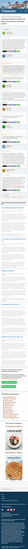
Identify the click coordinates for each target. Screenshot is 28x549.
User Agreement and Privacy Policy (8, 389)
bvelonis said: (6, 134)
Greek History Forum (10, 416)
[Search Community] (21, 11)
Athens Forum (8, 400)
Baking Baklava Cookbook (14, 452)
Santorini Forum (9, 404)
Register (3, 498)
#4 (3, 113)
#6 (3, 151)
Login (2, 496)
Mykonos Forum (9, 405)
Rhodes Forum (8, 412)
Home (2, 494)
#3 (3, 90)
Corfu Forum (8, 409)
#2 (3, 60)
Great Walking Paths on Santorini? (13, 208)
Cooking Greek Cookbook (14, 426)
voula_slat (4, 210)
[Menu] (25, 11)
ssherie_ (3, 307)
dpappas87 (4, 273)
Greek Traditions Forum (11, 414)
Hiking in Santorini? (8, 271)
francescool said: (7, 63)
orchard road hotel (15, 184)
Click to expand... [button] (14, 74)
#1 (2, 37)
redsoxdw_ (4, 244)
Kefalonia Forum (9, 411)
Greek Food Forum (9, 397)
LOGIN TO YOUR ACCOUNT (9, 386)
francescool (9, 32)
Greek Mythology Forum (11, 417)
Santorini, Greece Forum (18, 210)
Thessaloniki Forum (10, 402)
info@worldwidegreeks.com (19, 504)
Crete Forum (8, 407)
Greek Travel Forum (10, 399)
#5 (3, 131)
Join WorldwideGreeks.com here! (10, 378)
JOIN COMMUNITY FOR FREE (9, 382)
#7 (2, 175)
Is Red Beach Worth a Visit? (11, 304)
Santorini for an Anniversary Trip (12, 337)
